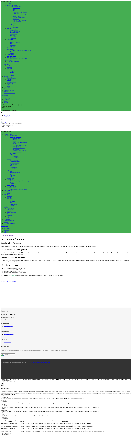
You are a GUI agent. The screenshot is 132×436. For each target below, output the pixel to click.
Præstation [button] (3, 400)
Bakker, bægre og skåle (15, 6)
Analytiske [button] (3, 404)
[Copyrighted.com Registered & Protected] (5, 278)
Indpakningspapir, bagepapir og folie (18, 58)
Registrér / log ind (8, 116)
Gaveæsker (9, 67)
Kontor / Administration (9, 93)
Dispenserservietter (14, 32)
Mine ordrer (6, 342)
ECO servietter (13, 34)
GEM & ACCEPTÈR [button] (6, 433)
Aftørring (12, 53)
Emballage (6, 64)
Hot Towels (12, 35)
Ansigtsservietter (14, 30)
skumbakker (16, 19)
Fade (11, 24)
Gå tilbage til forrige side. (8, 235)
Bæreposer (12, 71)
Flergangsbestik (10, 47)
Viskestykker (10, 79)
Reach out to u (11, 275)
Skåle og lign (13, 45)
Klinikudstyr (7, 89)
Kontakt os (6, 99)
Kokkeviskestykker (11, 78)
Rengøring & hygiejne (9, 90)
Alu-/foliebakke (16, 8)
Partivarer (6, 91)
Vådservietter (13, 38)
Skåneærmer (10, 83)
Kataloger (6, 101)
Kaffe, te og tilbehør (11, 56)
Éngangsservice (10, 39)
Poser (8, 69)
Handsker (12, 51)
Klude (8, 86)
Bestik (11, 41)
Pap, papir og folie (11, 57)
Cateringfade (16, 27)
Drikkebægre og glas (15, 42)
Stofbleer (9, 80)
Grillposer (12, 72)
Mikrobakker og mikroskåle (19, 14)
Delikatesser (13, 23)
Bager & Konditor (8, 60)
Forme (8, 62)
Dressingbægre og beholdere (20, 12)
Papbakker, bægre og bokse (19, 20)
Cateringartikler (10, 54)
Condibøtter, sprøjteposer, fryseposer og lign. (20, 50)
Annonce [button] (3, 408)
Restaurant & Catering (9, 3)
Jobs (5, 326)
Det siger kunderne (8, 326)
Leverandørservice (8, 334)
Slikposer (12, 75)
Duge (11, 43)
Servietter (9, 28)
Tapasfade (15, 25)
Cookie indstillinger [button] (5, 382)
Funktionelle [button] (4, 395)
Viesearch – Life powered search (8, 281)
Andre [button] (2, 413)
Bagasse (15, 9)
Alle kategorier (4, 95)
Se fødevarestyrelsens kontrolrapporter (40, 362)
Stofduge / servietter (11, 82)
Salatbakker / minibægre (19, 17)
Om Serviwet (7, 98)
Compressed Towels (15, 31)
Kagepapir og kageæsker (13, 61)
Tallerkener (12, 46)
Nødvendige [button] (4, 417)
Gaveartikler (7, 87)
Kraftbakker (16, 13)
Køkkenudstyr (10, 49)
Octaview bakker (17, 16)
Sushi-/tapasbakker (17, 21)
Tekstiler (6, 76)
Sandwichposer (13, 73)
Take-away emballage (12, 5)
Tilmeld (2, 355)
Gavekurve (9, 65)
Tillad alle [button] (12, 382)
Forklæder (9, 84)
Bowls (14, 10)
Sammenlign (7, 115)
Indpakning (9, 68)
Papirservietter (13, 36)
